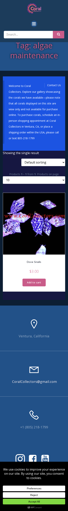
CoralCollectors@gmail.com (34, 381)
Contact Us (54, 85)
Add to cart (34, 282)
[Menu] (34, 24)
